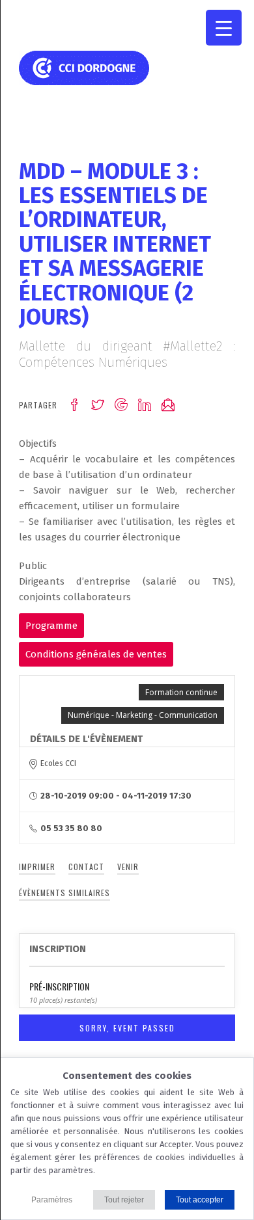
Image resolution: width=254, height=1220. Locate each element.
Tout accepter (199, 1199)
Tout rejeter (124, 1199)
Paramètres (51, 1199)
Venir (128, 866)
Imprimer (37, 866)
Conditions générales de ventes (96, 654)
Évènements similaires (64, 892)
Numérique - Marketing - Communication (143, 715)
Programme (51, 625)
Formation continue (181, 692)
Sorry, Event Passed (127, 1027)
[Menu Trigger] (224, 28)
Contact (86, 866)
